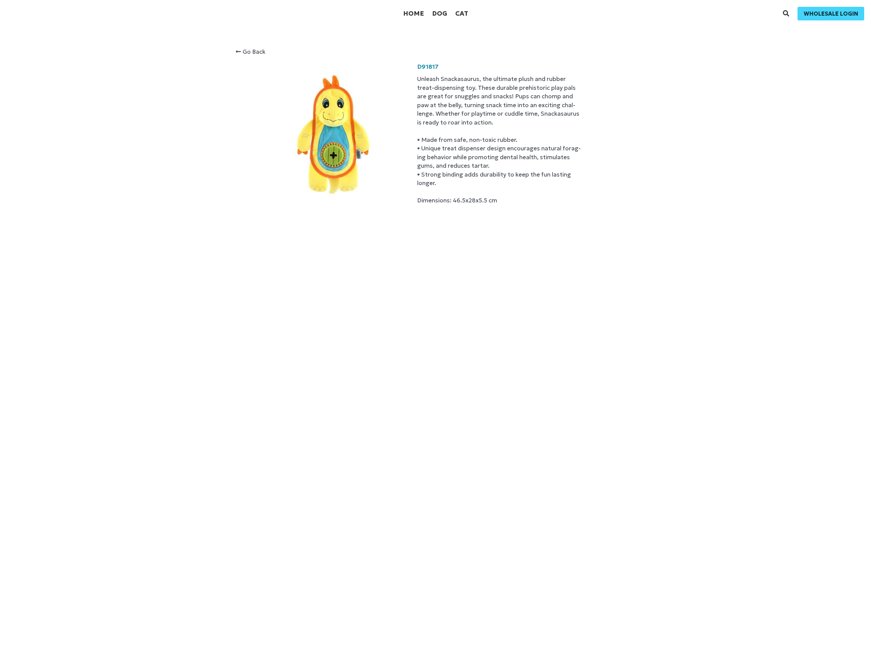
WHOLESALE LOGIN (831, 13)
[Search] (786, 13)
